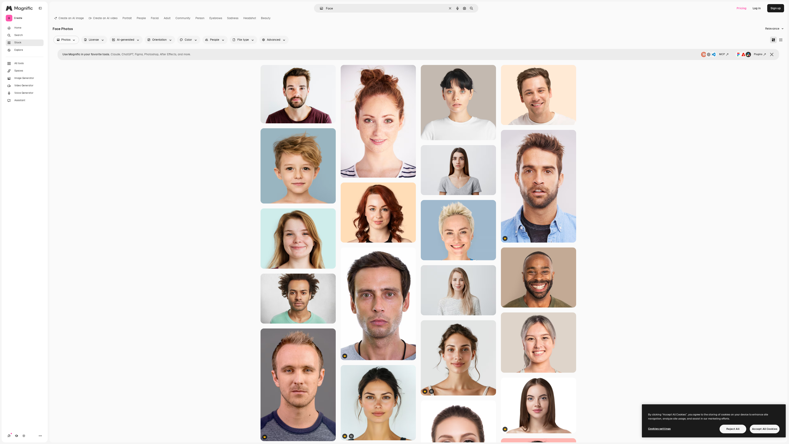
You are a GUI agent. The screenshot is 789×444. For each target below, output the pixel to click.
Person (199, 18)
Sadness (232, 18)
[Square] (780, 40)
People (141, 18)
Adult (167, 18)
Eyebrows (215, 18)
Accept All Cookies (764, 429)
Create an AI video (105, 18)
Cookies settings (659, 428)
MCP (722, 54)
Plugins (758, 54)
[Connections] (9, 435)
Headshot (249, 18)
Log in (757, 8)
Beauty (266, 18)
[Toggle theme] (24, 435)
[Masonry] (773, 40)
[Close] (771, 54)
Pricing (741, 8)
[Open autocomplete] (319, 8)
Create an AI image (71, 18)
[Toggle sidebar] (40, 8)
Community (182, 18)
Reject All (732, 429)
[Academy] (16, 435)
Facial (155, 18)
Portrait (127, 18)
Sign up (776, 8)
